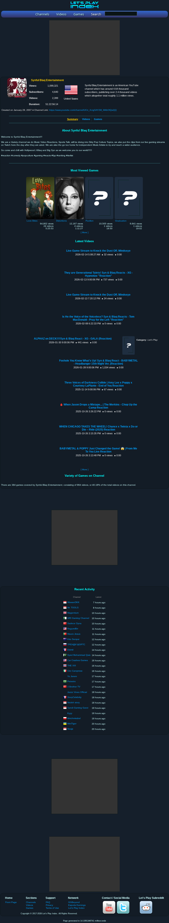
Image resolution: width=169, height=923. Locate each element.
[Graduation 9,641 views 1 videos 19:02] (128, 178)
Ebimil (70, 650)
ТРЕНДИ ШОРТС (76, 644)
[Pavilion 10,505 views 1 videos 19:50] (99, 178)
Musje (70, 729)
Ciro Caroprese (75, 671)
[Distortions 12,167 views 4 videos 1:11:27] (69, 178)
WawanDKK (73, 602)
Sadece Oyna (74, 623)
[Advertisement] (84, 47)
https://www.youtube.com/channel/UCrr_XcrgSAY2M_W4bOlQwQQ (83, 110)
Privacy (49, 905)
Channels (31, 902)
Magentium (73, 613)
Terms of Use (52, 908)
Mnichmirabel (74, 718)
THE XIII (71, 665)
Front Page (11, 902)
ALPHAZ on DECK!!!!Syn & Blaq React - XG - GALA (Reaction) (73, 338)
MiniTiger (71, 723)
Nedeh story (73, 702)
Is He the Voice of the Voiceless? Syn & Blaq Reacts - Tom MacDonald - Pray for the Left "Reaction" (98, 318)
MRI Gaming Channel (78, 618)
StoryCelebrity (74, 697)
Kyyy (69, 713)
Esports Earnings (77, 905)
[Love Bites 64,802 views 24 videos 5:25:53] (40, 178)
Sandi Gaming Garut (77, 708)
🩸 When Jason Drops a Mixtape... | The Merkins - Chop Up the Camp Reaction (98, 406)
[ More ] (84, 232)
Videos (86, 119)
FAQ (48, 902)
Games (98, 119)
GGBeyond (74, 902)
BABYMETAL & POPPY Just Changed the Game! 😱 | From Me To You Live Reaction (98, 450)
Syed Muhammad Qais (78, 655)
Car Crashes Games (77, 660)
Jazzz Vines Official (77, 692)
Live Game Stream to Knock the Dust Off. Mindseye (98, 250)
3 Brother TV (73, 686)
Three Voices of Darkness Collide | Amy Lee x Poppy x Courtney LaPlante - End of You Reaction (98, 384)
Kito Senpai (73, 639)
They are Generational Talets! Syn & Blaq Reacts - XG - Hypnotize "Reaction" (98, 274)
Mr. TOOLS (73, 607)
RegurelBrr (72, 628)
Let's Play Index (76, 908)
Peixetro (71, 681)
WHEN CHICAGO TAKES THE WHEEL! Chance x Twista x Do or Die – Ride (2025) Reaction (98, 428)
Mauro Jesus (73, 634)
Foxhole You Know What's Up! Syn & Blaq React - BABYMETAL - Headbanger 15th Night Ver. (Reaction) (98, 362)
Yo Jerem (72, 676)
